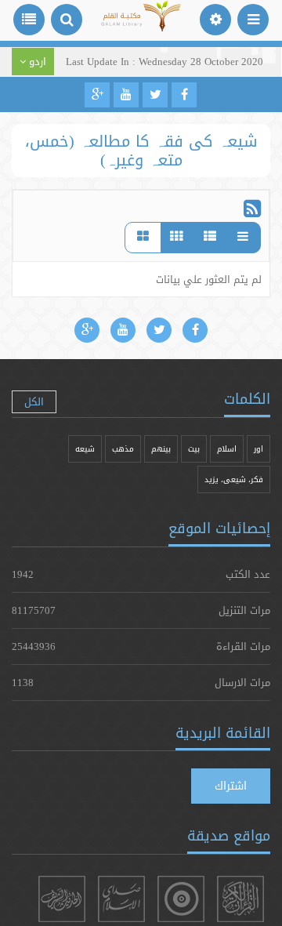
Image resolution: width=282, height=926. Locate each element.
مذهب (123, 448)
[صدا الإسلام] (121, 899)
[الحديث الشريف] (61, 899)
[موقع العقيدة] (180, 899)
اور (258, 448)
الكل (34, 401)
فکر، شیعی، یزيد (233, 479)
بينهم (161, 448)
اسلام (227, 448)
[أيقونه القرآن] (240, 899)
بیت (194, 448)
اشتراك (231, 785)
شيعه (85, 448)
